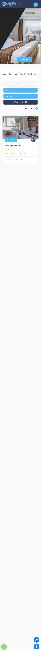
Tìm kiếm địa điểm (21, 102)
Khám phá (25, 59)
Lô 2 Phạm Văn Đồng (14, 159)
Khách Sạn (10, 139)
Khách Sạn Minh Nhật (13, 145)
